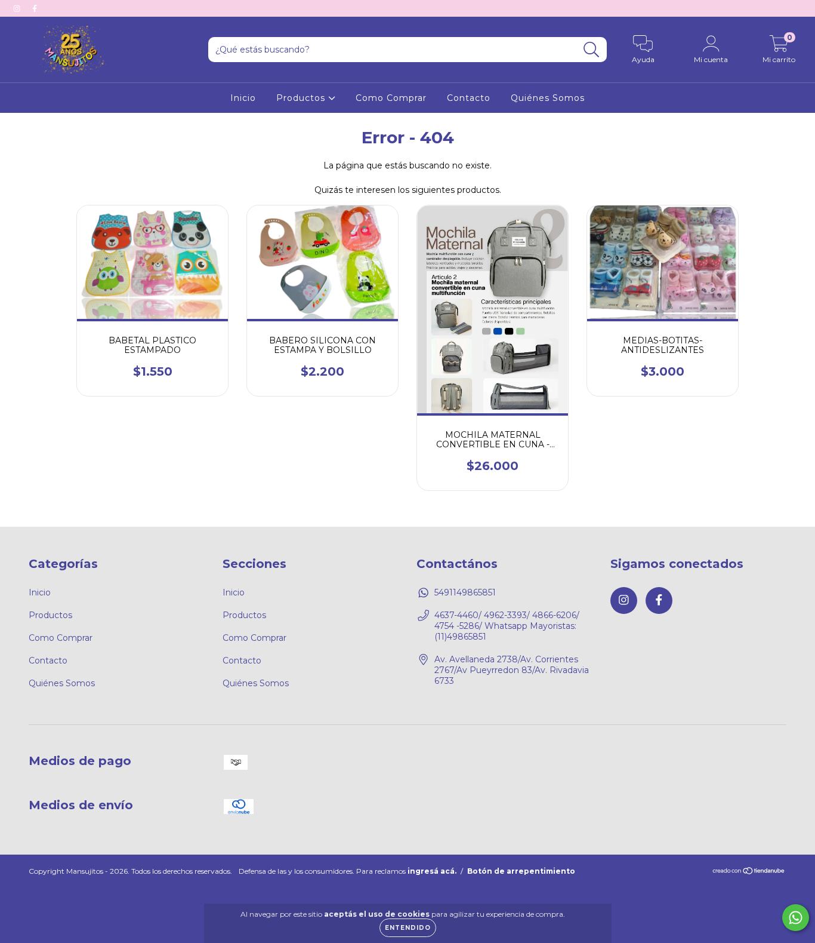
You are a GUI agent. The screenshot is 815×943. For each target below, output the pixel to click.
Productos (302, 98)
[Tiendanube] (749, 872)
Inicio (243, 98)
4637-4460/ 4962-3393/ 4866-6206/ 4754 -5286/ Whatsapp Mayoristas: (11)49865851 (506, 626)
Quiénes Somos (548, 98)
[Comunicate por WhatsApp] (795, 917)
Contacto (468, 98)
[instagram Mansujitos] (18, 8)
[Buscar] (592, 50)
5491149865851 (465, 592)
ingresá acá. (431, 871)
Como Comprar (391, 98)
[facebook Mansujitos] (34, 8)
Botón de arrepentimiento (521, 871)
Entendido (408, 928)
